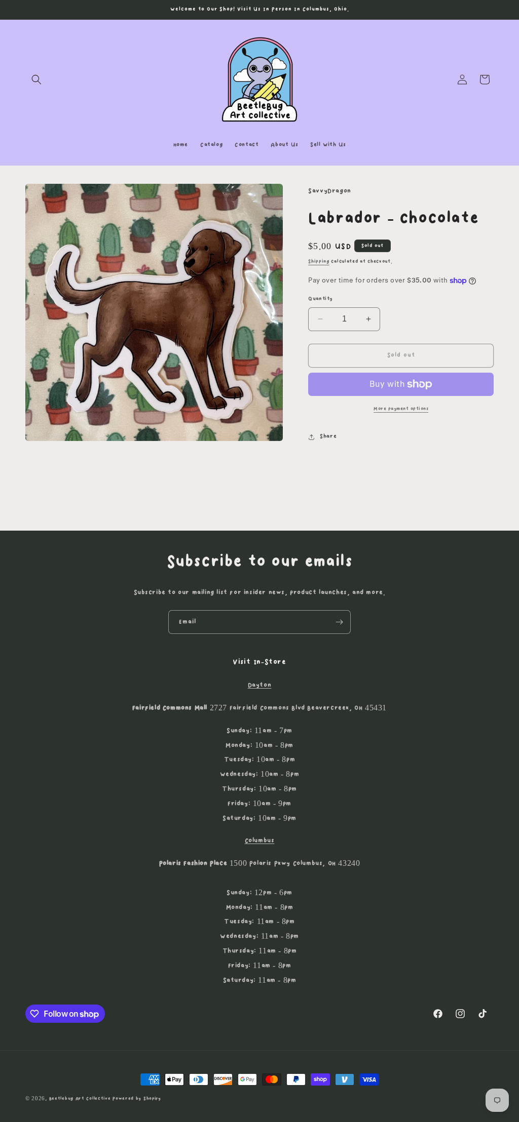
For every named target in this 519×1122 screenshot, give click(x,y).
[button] (36, 79)
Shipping (318, 261)
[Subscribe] (339, 622)
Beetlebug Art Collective (80, 1098)
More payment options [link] (401, 408)
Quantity (320, 298)
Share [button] (328, 436)
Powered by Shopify (137, 1098)
